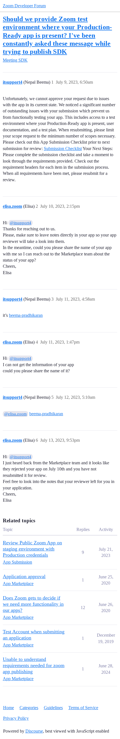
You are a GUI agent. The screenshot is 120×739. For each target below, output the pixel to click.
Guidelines (53, 707)
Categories (29, 707)
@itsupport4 (20, 223)
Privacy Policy (16, 718)
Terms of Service (83, 707)
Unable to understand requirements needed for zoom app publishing (33, 665)
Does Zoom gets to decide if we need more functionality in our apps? (33, 604)
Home (8, 707)
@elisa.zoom (15, 414)
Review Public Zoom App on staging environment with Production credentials (32, 549)
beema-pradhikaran (26, 315)
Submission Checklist (63, 148)
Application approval (24, 576)
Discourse (34, 731)
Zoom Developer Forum (24, 5)
